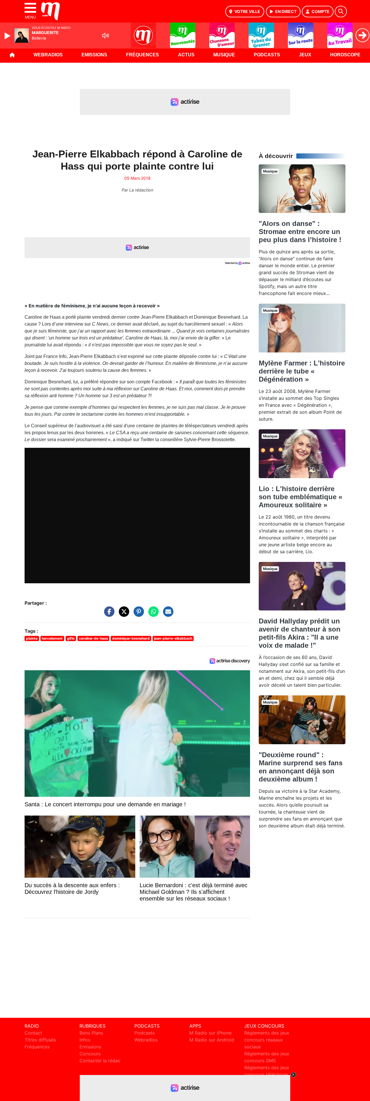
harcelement (52, 638)
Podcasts (267, 54)
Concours (90, 1054)
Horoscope (345, 54)
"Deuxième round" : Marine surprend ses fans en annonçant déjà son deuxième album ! (301, 767)
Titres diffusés (40, 1040)
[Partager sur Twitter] (122, 614)
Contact (33, 1033)
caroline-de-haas (93, 638)
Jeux (305, 54)
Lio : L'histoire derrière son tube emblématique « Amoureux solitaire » (300, 497)
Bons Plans (91, 1033)
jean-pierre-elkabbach (173, 638)
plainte (32, 638)
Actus (186, 54)
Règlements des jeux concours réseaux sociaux (266, 1040)
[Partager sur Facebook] (107, 614)
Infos (84, 1040)
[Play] (8, 35)
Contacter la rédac (100, 1060)
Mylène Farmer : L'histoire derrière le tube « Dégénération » (302, 371)
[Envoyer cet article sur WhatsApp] (152, 614)
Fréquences (142, 54)
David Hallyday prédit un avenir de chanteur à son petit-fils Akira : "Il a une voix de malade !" (300, 633)
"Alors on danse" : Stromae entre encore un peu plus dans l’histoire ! (300, 232)
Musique (224, 54)
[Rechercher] (341, 11)
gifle (71, 638)
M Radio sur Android (211, 1040)
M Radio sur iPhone (210, 1033)
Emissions (94, 54)
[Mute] (105, 35)
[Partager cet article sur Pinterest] (137, 614)
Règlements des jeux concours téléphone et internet (266, 1074)
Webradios (48, 54)
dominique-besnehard (131, 638)
